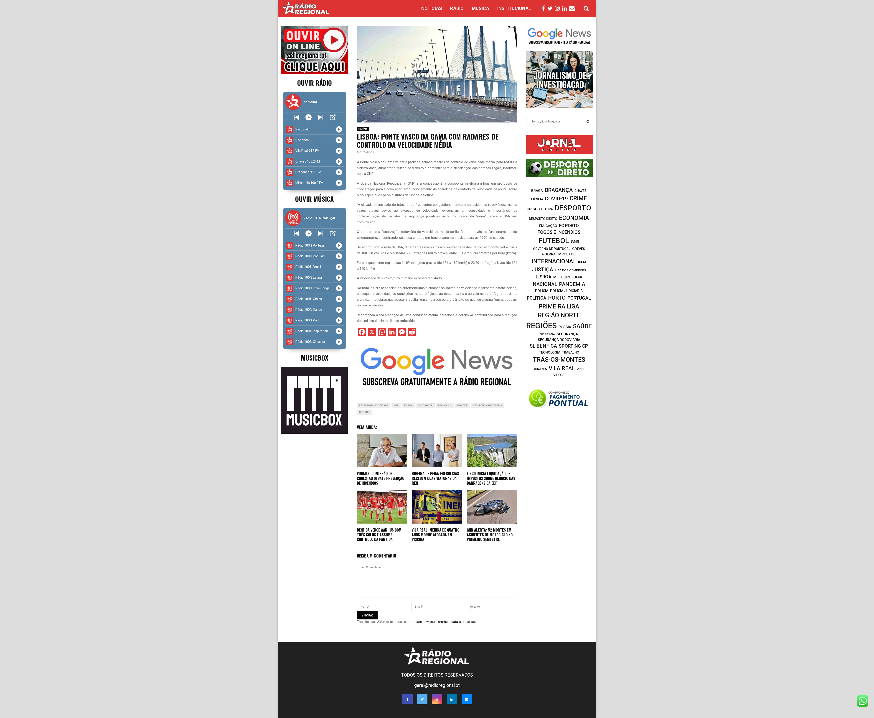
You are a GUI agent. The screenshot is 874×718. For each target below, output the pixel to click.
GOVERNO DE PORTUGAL (551, 249)
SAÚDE (582, 326)
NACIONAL (545, 284)
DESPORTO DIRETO (543, 219)
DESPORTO (573, 208)
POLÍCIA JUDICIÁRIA (566, 291)
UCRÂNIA (540, 369)
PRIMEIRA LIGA (559, 306)
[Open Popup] (332, 117)
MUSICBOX (314, 357)
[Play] (308, 117)
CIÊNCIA (537, 199)
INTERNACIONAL (554, 261)
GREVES (578, 249)
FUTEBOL (554, 241)
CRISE (532, 209)
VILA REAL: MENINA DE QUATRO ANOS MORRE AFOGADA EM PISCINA (435, 534)
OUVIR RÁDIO (314, 82)
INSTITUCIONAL (514, 8)
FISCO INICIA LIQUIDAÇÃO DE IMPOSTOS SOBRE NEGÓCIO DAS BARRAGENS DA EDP (491, 478)
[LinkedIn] (565, 8)
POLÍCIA (541, 291)
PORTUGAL (579, 298)
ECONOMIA (574, 217)
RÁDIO (457, 8)
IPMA (582, 262)
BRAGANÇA (559, 190)
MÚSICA (480, 8)
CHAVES (580, 191)
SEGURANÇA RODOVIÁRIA (487, 405)
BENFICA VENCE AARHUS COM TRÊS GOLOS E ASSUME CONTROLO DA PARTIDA (379, 534)
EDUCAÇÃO (548, 226)
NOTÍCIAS (431, 8)
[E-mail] (573, 8)
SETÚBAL (364, 412)
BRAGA (537, 190)
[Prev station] (320, 117)
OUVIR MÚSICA (314, 199)
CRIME (578, 198)
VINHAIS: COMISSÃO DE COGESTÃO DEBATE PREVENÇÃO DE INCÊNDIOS (380, 478)
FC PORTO (569, 225)
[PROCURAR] (588, 121)
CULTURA (546, 209)
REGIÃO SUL (445, 405)
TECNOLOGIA (549, 352)
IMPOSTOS (566, 254)
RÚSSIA (565, 327)
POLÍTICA (536, 298)
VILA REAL (562, 368)
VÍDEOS (558, 375)
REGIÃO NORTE (559, 315)
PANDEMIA (572, 284)
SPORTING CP (573, 346)
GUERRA (549, 254)
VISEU (581, 369)
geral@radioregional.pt (437, 685)
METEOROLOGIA (567, 277)
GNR (396, 405)
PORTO (557, 297)
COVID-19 (556, 199)
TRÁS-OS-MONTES (559, 359)
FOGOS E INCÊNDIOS (559, 232)
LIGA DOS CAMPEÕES (570, 270)
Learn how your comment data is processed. (445, 622)
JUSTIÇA (542, 269)
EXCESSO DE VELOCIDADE (373, 405)
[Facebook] (544, 8)
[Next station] (296, 117)
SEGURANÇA (567, 334)
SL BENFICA (543, 346)
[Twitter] (551, 8)
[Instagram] (558, 8)
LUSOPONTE (425, 405)
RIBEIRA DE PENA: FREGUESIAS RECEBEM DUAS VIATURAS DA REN (435, 478)
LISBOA (408, 405)
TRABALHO (570, 352)
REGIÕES (363, 128)
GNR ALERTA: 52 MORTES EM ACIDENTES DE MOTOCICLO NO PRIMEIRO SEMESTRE (490, 534)
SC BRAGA (547, 334)
